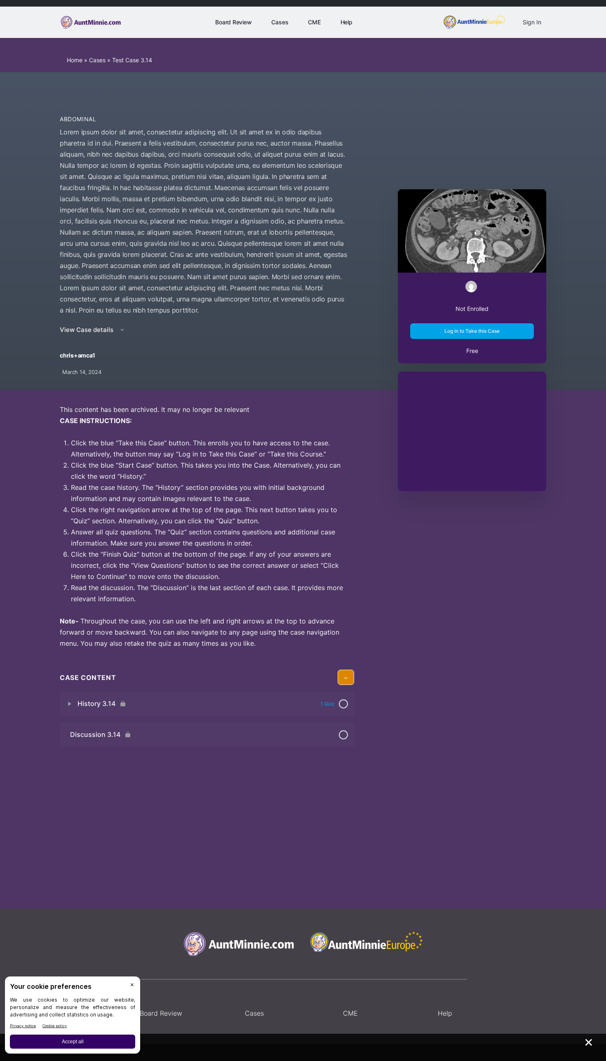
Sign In (532, 22)
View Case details (87, 330)
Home (74, 60)
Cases (97, 60)
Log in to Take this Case (472, 331)
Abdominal (78, 118)
